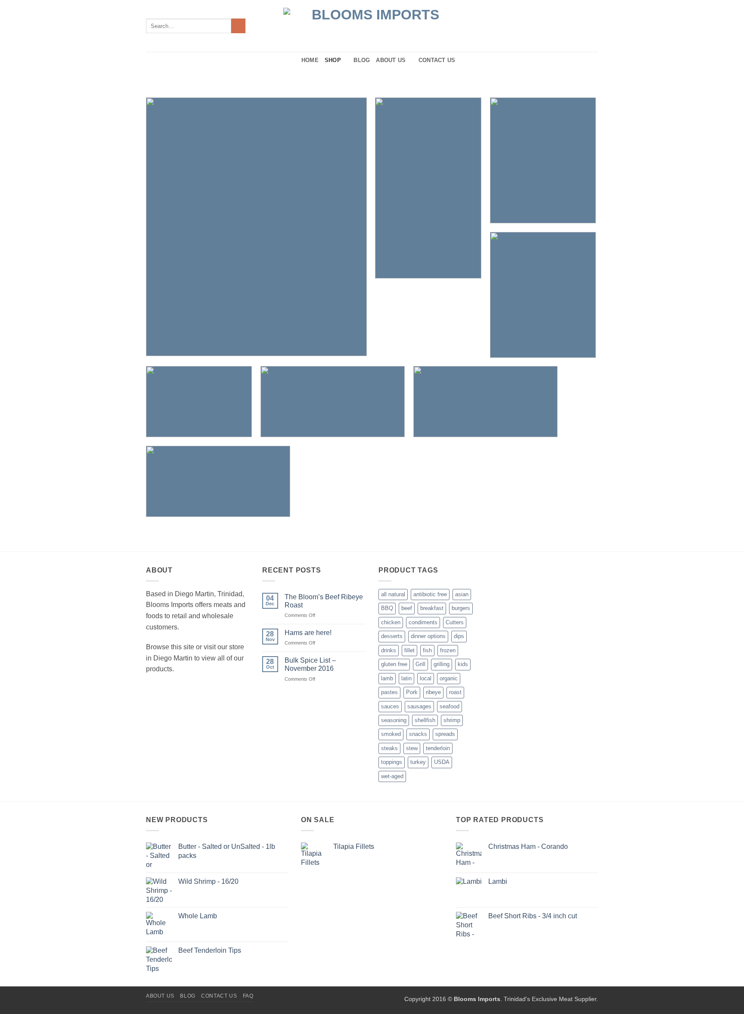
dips (459, 636)
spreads (445, 734)
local (425, 678)
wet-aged (392, 776)
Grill (420, 664)
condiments (423, 622)
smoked (391, 734)
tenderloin (438, 748)
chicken (390, 622)
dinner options (428, 636)
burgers (461, 608)
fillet (409, 650)
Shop (333, 60)
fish (427, 650)
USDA (442, 762)
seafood (449, 706)
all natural (393, 594)
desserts (392, 636)
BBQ (387, 608)
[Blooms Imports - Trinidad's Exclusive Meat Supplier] (372, 26)
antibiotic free (430, 594)
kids (463, 664)
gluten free (394, 664)
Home (310, 60)
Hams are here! (308, 632)
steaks (389, 748)
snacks (418, 734)
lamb (387, 678)
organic (449, 678)
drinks (388, 650)
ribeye (433, 692)
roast (455, 692)
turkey (418, 762)
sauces (390, 706)
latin (406, 678)
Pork (412, 692)
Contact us (437, 60)
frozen (448, 650)
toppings (391, 762)
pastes (389, 692)
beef (406, 608)
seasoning (393, 720)
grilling (442, 664)
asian (461, 594)
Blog (361, 60)
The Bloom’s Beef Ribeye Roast (324, 601)
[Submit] (238, 26)
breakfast (431, 608)
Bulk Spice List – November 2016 (310, 664)
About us (391, 60)
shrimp (451, 720)
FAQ (248, 996)
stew (412, 748)
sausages (419, 706)
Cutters (455, 622)
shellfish (425, 720)
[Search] (292, 60)
